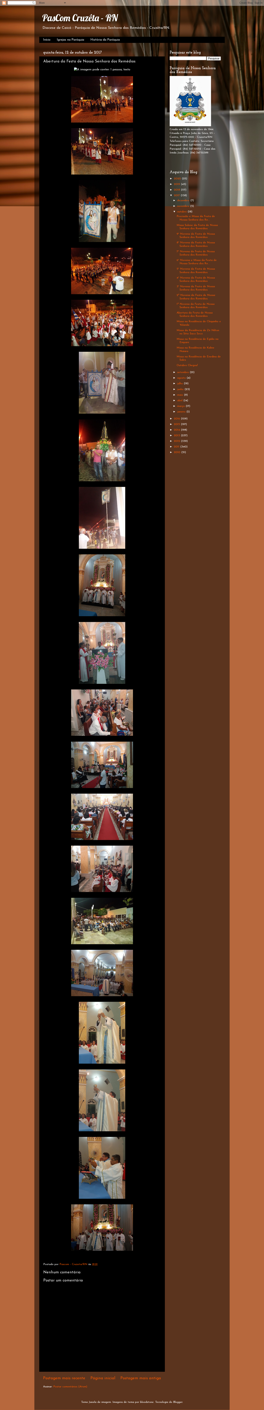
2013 (177, 435)
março (181, 406)
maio (180, 395)
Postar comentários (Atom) (70, 1386)
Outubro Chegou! (187, 365)
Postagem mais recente (64, 1378)
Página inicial (102, 1378)
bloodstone (147, 1402)
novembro (183, 206)
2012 (177, 441)
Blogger (177, 1402)
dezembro (183, 200)
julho (180, 383)
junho (181, 389)
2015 (177, 424)
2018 (177, 189)
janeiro (182, 411)
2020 (178, 178)
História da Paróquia (105, 39)
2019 (177, 184)
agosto (182, 378)
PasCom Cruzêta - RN (80, 18)
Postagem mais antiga (140, 1378)
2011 (177, 446)
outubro (182, 211)
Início (46, 39)
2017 (177, 195)
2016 (177, 418)
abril (180, 400)
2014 (177, 430)
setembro (183, 372)
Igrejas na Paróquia (70, 39)
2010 (177, 452)
